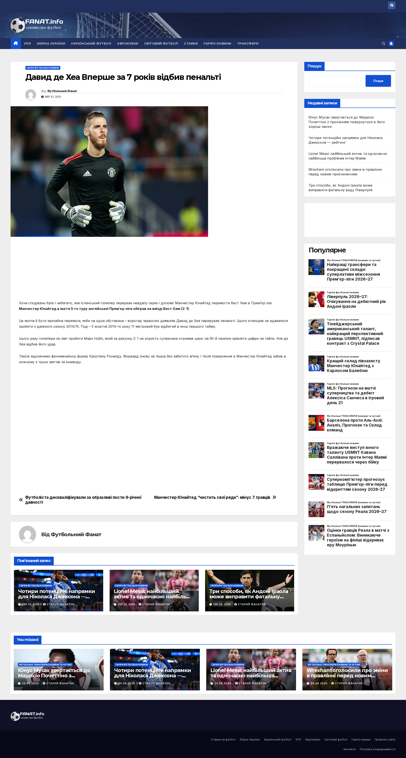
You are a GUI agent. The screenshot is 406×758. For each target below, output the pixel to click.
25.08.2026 (31, 683)
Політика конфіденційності (377, 749)
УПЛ (27, 43)
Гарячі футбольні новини (43, 68)
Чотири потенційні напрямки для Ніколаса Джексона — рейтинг (56, 596)
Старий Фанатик (61, 604)
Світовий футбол (161, 43)
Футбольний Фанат (62, 91)
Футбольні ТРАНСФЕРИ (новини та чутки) (45, 664)
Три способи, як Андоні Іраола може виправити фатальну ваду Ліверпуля (248, 596)
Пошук (314, 66)
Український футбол (91, 43)
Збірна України (51, 43)
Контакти (350, 749)
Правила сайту (385, 739)
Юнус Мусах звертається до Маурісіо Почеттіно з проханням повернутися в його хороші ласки (347, 122)
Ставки (191, 43)
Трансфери (248, 43)
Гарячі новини (217, 43)
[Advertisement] (146, 270)
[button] (383, 43)
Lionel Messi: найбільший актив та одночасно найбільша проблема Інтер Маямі (153, 596)
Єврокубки (127, 43)
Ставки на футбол (223, 739)
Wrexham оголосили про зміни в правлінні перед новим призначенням (347, 675)
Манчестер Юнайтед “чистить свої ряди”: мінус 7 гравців (212, 497)
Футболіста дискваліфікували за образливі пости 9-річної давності (83, 500)
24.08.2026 (223, 683)
